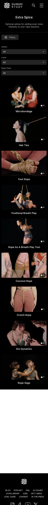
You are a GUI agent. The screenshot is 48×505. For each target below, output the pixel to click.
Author (4, 47)
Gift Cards (36, 493)
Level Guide (10, 497)
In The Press (37, 497)
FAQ (28, 490)
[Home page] (24, 481)
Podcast (18, 490)
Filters (12, 37)
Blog (7, 490)
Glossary (38, 490)
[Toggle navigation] (41, 5)
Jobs (25, 493)
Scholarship (12, 493)
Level (3, 57)
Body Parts (6, 68)
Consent (23, 497)
